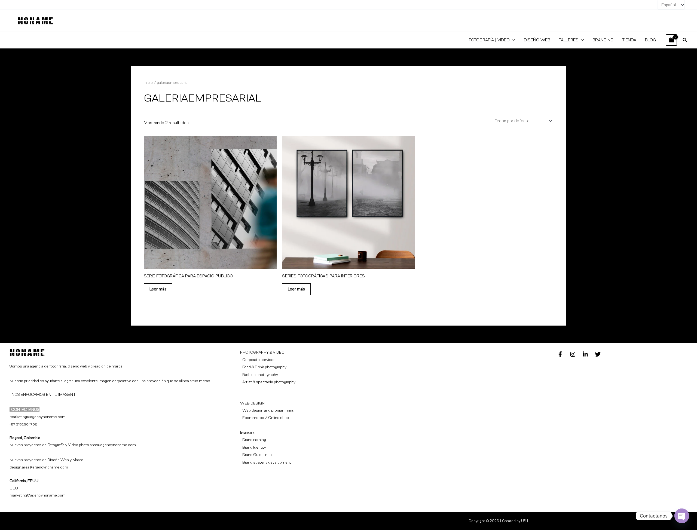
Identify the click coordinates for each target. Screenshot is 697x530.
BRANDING (602, 40)
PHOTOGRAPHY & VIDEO (262, 352)
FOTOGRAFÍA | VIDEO (489, 40)
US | (524, 521)
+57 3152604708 (23, 424)
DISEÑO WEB (537, 40)
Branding (247, 432)
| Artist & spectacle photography (267, 382)
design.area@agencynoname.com (39, 467)
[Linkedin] (585, 354)
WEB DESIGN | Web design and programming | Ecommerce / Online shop (267, 410)
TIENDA (629, 40)
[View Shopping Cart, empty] (671, 39)
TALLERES (569, 40)
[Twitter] (597, 354)
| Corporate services (258, 359)
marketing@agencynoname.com (38, 495)
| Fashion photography (259, 374)
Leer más (158, 289)
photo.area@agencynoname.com (107, 445)
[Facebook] (560, 354)
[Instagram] (572, 354)
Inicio (148, 82)
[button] (512, 40)
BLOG (650, 40)
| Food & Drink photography (263, 367)
